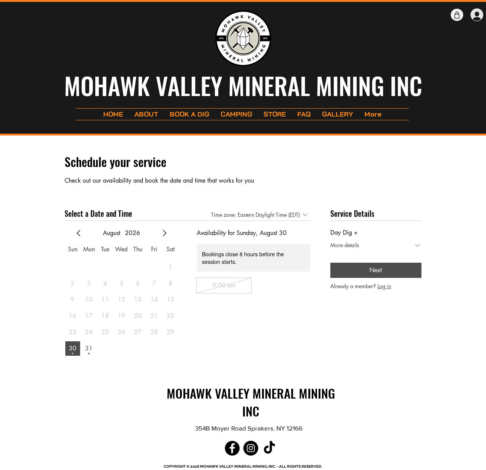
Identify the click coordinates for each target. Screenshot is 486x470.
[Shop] (457, 15)
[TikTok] (269, 448)
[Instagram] (250, 448)
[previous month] (78, 233)
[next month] (164, 233)
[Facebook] (232, 448)
